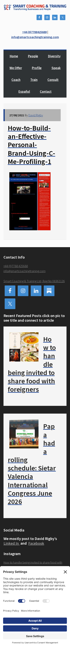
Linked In (12, 543)
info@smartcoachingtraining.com (35, 37)
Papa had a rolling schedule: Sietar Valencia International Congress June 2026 (32, 464)
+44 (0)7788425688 (34, 32)
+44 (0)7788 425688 (16, 266)
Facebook (36, 543)
